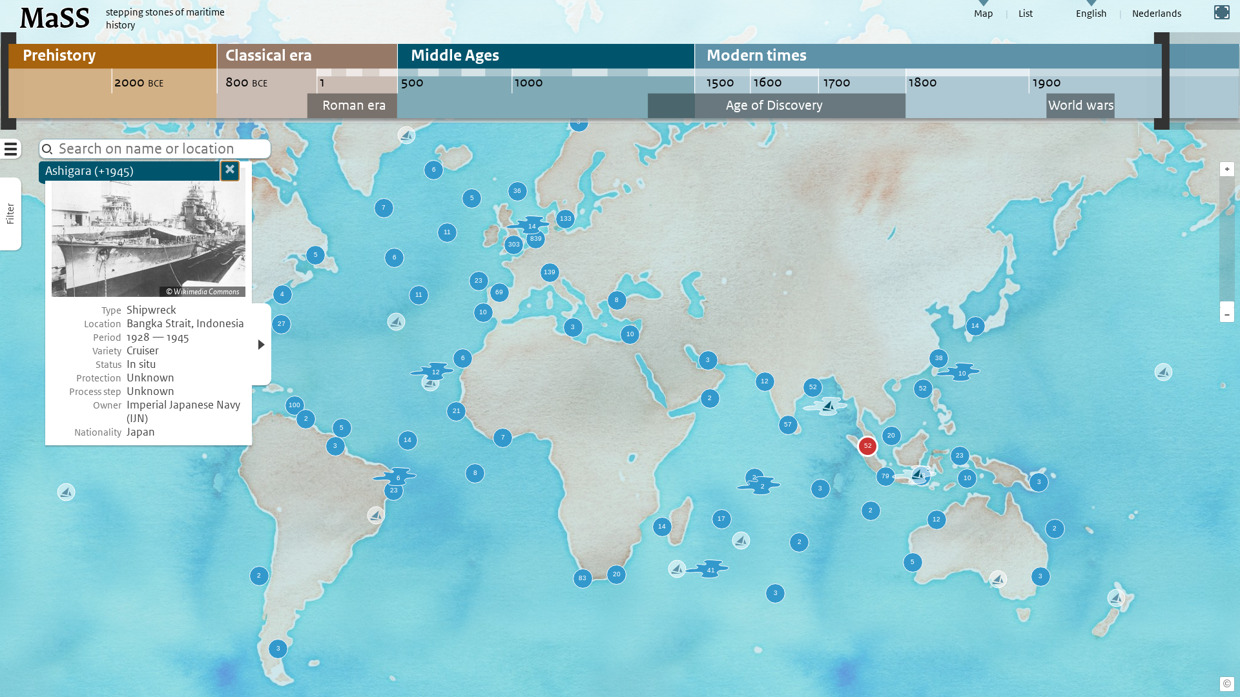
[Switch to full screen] (1222, 12)
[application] (620, 348)
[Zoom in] (1227, 304)
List (1025, 13)
